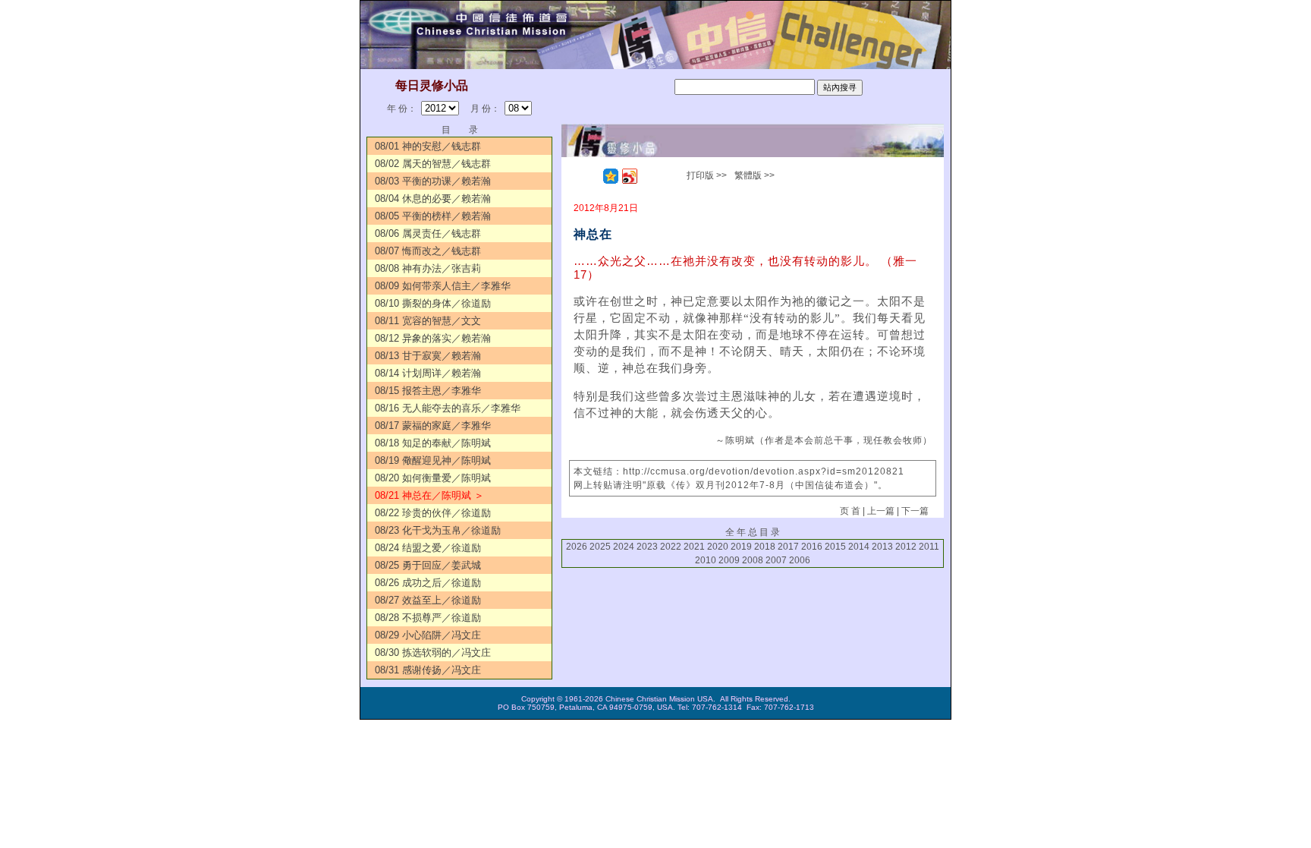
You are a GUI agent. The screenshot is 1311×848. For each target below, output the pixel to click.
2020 (717, 546)
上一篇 (880, 511)
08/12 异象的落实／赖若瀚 (433, 338)
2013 (882, 546)
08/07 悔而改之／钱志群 (428, 251)
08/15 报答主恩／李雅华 (428, 390)
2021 (694, 546)
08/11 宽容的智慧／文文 (428, 320)
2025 (600, 546)
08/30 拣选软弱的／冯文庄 (433, 652)
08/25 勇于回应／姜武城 (428, 565)
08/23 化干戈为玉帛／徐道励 (438, 530)
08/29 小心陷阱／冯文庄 (428, 635)
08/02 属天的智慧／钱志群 (433, 163)
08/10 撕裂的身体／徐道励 (433, 303)
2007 (776, 560)
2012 (905, 546)
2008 (752, 560)
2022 (670, 546)
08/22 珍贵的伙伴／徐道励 (433, 513)
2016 (811, 546)
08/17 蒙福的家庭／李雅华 (433, 425)
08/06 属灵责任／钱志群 (428, 233)
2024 (623, 546)
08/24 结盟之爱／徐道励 (428, 547)
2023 (647, 546)
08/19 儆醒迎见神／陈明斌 (433, 460)
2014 (858, 546)
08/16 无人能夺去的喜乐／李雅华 (447, 408)
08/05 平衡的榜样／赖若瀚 (433, 216)
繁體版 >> (754, 175)
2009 (729, 560)
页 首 (850, 511)
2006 (799, 560)
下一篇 (915, 511)
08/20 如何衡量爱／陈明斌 (433, 478)
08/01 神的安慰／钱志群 (428, 146)
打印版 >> (707, 175)
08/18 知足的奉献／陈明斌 (433, 443)
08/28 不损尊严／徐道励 (428, 617)
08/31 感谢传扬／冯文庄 (428, 670)
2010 (705, 560)
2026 (576, 546)
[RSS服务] (591, 176)
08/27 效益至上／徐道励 (428, 600)
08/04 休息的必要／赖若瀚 (433, 198)
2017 (788, 546)
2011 (929, 546)
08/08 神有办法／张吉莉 (428, 268)
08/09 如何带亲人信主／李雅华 (443, 286)
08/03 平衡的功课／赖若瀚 (433, 181)
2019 (741, 546)
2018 (764, 546)
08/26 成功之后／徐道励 (428, 582)
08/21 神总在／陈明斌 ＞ (429, 495)
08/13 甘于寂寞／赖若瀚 (428, 355)
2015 (835, 546)
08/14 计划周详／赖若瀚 (428, 373)
